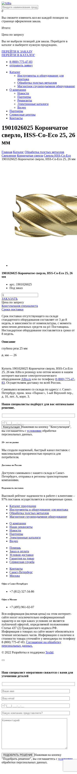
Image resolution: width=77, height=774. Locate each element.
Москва (14, 575)
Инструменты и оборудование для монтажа (38, 509)
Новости (23, 93)
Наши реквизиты (21, 527)
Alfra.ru (26, 379)
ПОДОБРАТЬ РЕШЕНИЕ (18, 755)
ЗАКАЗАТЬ (10, 298)
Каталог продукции (22, 506)
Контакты (16, 118)
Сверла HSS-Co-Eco (57, 155)
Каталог (14, 72)
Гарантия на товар (21, 558)
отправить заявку (21, 65)
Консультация (11, 427)
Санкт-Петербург (21, 572)
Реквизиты (24, 100)
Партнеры (24, 96)
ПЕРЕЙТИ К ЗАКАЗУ (17, 51)
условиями (34, 430)
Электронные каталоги (33, 104)
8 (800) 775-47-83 (20, 61)
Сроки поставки (12, 309)
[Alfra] (6, 3)
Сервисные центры (22, 114)
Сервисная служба (21, 562)
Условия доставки (21, 555)
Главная (7, 152)
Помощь (15, 547)
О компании (17, 89)
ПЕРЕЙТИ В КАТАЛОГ (18, 55)
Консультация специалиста (20, 306)
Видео (21, 107)
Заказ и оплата (19, 551)
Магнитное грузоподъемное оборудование (46, 86)
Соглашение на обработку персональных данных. (31, 643)
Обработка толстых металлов (37, 82)
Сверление (9, 155)
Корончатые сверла (30, 155)
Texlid (49, 652)
